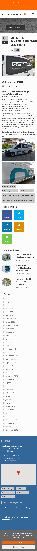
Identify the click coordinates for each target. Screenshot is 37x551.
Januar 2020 (10, 416)
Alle (7, 298)
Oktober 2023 (11, 379)
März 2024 (10, 372)
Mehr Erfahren (21, 537)
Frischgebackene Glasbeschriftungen (25, 255)
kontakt (4, 3)
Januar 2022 (10, 399)
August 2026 (10, 302)
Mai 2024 (9, 369)
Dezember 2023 (12, 376)
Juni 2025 (9, 342)
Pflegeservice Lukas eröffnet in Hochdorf (17, 201)
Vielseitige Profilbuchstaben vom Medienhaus (23, 268)
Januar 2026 (10, 322)
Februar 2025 (11, 349)
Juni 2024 (9, 366)
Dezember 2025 (12, 325)
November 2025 (12, 329)
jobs (18, 3)
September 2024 (12, 362)
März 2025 (10, 345)
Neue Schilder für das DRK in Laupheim (24, 281)
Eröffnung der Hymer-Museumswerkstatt (19, 195)
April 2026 (10, 312)
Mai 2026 (9, 308)
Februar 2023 (11, 393)
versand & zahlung (28, 3)
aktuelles (12, 3)
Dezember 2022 (12, 396)
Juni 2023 (9, 386)
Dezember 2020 (12, 406)
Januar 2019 (10, 426)
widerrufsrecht (7, 6)
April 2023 (10, 389)
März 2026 (10, 315)
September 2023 (12, 383)
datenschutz (18, 6)
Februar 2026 (11, 318)
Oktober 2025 (11, 332)
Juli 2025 (9, 339)
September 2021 (12, 403)
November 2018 (12, 430)
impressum (27, 6)
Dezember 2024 (12, 356)
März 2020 (10, 413)
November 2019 (12, 420)
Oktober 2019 (11, 423)
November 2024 (12, 359)
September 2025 (12, 335)
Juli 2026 (9, 305)
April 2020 (10, 410)
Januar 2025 (10, 352)
